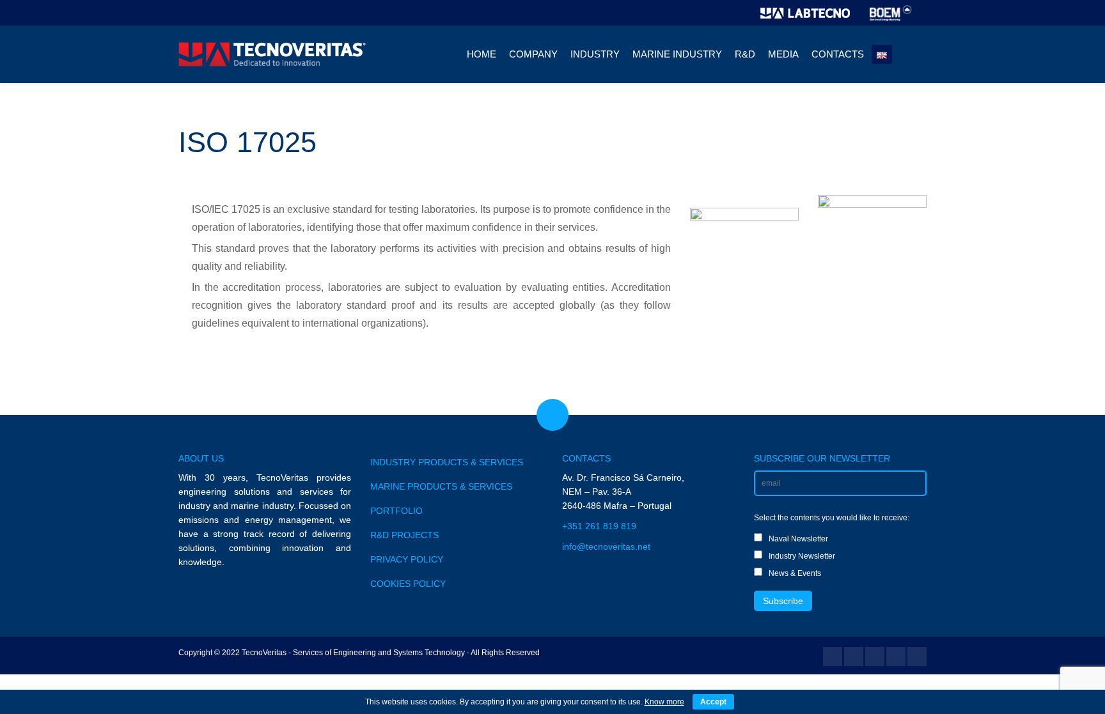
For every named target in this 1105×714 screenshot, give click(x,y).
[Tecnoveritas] (274, 54)
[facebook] (832, 656)
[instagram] (917, 656)
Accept (713, 701)
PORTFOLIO (396, 511)
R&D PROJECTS (404, 535)
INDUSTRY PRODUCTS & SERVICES (446, 462)
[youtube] (874, 656)
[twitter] (853, 656)
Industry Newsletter (802, 556)
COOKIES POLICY (408, 583)
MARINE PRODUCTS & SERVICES (441, 486)
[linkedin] (895, 656)
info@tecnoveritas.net (606, 546)
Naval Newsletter (798, 538)
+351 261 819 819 (599, 526)
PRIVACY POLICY (406, 559)
